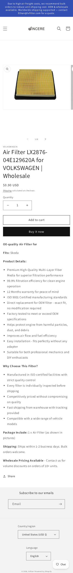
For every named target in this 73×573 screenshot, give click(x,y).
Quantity (8, 197)
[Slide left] (27, 139)
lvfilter (31, 571)
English (34, 556)
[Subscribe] (60, 504)
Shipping (7, 190)
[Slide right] (45, 139)
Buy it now (36, 232)
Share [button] (11, 476)
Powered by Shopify (43, 571)
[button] (5, 28)
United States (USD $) (34, 534)
